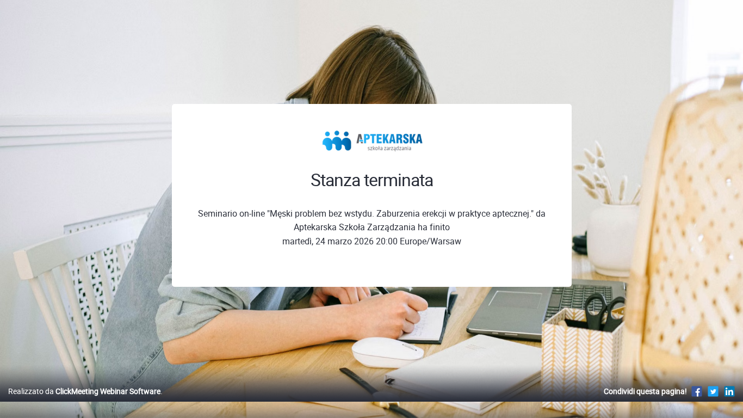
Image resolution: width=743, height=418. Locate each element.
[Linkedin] (729, 391)
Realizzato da (84, 391)
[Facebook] (696, 391)
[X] (713, 391)
